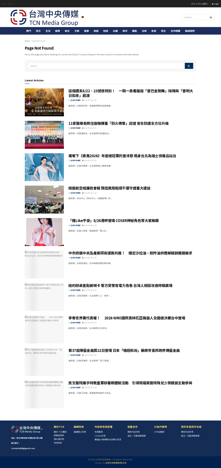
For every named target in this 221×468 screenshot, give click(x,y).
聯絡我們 (11, 3)
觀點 (134, 31)
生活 (48, 31)
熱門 (28, 31)
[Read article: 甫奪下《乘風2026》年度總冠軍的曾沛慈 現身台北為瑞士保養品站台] (44, 167)
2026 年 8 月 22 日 (90, 100)
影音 (153, 31)
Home (27, 41)
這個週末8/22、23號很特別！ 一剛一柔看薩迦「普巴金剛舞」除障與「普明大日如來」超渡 (130, 93)
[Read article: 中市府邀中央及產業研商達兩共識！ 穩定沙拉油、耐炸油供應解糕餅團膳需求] (44, 264)
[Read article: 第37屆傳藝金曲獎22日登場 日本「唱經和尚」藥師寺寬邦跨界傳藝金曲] (44, 362)
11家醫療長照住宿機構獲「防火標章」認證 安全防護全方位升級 (118, 123)
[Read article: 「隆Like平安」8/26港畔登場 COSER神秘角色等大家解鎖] (44, 232)
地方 (38, 31)
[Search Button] (211, 17)
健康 (86, 31)
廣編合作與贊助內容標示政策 (108, 439)
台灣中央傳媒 (75, 100)
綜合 (67, 31)
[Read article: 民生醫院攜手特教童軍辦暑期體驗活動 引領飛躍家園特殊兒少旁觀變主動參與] (44, 394)
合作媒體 (175, 31)
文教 (76, 31)
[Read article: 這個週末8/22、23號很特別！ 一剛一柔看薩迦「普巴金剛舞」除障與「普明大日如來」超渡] (44, 102)
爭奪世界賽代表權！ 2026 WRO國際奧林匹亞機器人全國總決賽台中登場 (126, 317)
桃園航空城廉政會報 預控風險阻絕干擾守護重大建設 (109, 188)
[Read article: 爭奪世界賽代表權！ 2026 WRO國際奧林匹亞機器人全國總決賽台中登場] (44, 329)
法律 (144, 31)
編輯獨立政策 (80, 431)
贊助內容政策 (133, 431)
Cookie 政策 (100, 435)
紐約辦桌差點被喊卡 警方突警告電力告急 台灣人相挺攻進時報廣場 (120, 285)
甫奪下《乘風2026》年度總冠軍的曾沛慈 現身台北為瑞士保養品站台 (122, 155)
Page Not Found (39, 41)
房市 (125, 31)
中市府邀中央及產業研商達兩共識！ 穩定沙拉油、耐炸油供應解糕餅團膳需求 (130, 252)
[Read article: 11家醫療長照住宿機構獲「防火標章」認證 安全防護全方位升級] (44, 135)
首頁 (4, 3)
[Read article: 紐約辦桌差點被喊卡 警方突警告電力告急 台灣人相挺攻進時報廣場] (44, 297)
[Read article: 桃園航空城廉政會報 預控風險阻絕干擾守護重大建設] (44, 200)
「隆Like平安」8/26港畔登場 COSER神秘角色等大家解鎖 (113, 220)
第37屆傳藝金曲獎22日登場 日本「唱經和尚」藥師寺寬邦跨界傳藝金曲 (124, 350)
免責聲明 (99, 431)
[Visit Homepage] (47, 17)
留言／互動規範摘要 (136, 435)
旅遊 (96, 31)
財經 (105, 31)
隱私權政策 (59, 438)
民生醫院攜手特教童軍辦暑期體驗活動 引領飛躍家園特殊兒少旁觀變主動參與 (132, 382)
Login (216, 3)
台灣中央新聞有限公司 (115, 462)
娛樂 (57, 31)
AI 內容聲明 (159, 431)
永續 (115, 31)
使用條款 (58, 442)
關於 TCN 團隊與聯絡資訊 (60, 433)
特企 (163, 31)
